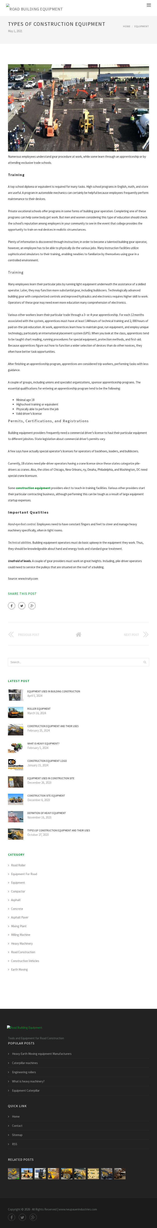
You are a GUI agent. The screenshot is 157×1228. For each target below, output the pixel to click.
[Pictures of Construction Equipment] (53, 1173)
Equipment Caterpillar (26, 1090)
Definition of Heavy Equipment (46, 813)
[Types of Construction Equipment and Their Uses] (80, 1173)
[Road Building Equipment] (34, 8)
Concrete (17, 909)
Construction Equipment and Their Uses (52, 726)
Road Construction (23, 952)
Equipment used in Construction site (50, 778)
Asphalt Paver (19, 917)
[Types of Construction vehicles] (93, 1173)
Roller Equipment (38, 709)
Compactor (18, 891)
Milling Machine (20, 935)
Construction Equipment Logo (47, 761)
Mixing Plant (19, 926)
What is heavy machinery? (28, 1081)
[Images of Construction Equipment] (66, 1173)
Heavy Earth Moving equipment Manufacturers (42, 1054)
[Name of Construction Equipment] (40, 1173)
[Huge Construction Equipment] (120, 1173)
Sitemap (17, 1135)
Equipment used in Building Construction (53, 691)
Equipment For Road (24, 874)
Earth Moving (19, 969)
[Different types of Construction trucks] (13, 1173)
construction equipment (33, 488)
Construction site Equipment (46, 795)
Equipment (142, 26)
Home (126, 26)
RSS (14, 1144)
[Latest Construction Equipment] (106, 1173)
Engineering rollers (24, 1072)
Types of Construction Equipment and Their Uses (58, 830)
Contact (17, 1126)
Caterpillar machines (25, 1063)
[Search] (145, 662)
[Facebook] (11, 605)
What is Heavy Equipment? (43, 743)
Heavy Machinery (22, 943)
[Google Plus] (32, 605)
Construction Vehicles (25, 961)
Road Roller (18, 865)
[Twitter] (21, 605)
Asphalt (16, 900)
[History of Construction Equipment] (27, 1173)
